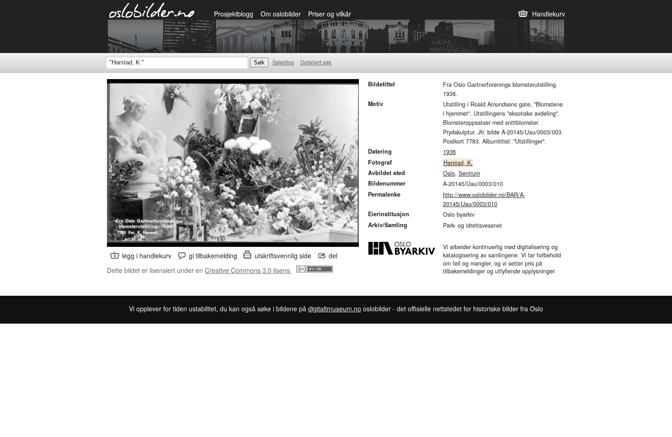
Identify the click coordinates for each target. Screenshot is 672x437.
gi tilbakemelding (213, 255)
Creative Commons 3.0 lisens (248, 270)
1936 (449, 152)
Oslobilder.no (152, 9)
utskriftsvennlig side (283, 255)
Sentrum (469, 173)
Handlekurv (548, 13)
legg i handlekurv (146, 255)
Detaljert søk (315, 62)
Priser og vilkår (329, 13)
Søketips (283, 62)
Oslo (449, 173)
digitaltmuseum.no (334, 308)
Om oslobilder (281, 13)
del (333, 255)
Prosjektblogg (233, 13)
